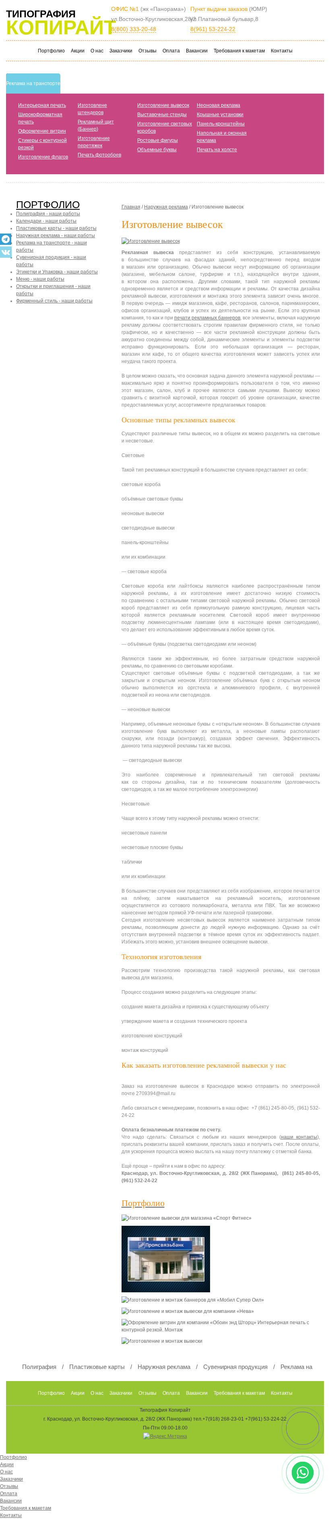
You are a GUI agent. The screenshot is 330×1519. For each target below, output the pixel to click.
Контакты (282, 51)
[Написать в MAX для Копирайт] (303, 1428)
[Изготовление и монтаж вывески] (166, 1343)
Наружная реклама (166, 207)
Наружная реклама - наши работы (55, 235)
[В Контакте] (6, 252)
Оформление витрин (42, 131)
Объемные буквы (157, 149)
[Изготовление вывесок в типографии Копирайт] (153, 243)
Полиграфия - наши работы (48, 214)
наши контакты (299, 1137)
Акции (78, 51)
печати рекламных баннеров (207, 318)
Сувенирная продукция (235, 1366)
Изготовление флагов (43, 157)
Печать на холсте (217, 149)
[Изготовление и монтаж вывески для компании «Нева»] (192, 1313)
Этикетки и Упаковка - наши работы (57, 272)
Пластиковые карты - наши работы (56, 228)
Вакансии (197, 51)
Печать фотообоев (99, 155)
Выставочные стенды (162, 114)
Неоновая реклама (218, 105)
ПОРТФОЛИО (48, 204)
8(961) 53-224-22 (212, 29)
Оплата (171, 51)
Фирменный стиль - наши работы (54, 301)
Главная (131, 207)
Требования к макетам (239, 51)
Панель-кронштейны (221, 124)
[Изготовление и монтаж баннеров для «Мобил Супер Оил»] (197, 1302)
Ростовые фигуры (157, 140)
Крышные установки (220, 114)
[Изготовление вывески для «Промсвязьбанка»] (170, 1261)
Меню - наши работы (40, 279)
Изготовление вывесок (163, 105)
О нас (97, 51)
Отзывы (147, 51)
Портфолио (51, 51)
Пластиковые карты (97, 1366)
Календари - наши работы (46, 221)
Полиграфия (39, 1366)
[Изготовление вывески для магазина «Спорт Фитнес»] (191, 1220)
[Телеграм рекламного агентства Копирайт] (5, 239)
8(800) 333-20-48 (133, 29)
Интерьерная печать (42, 105)
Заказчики (120, 51)
